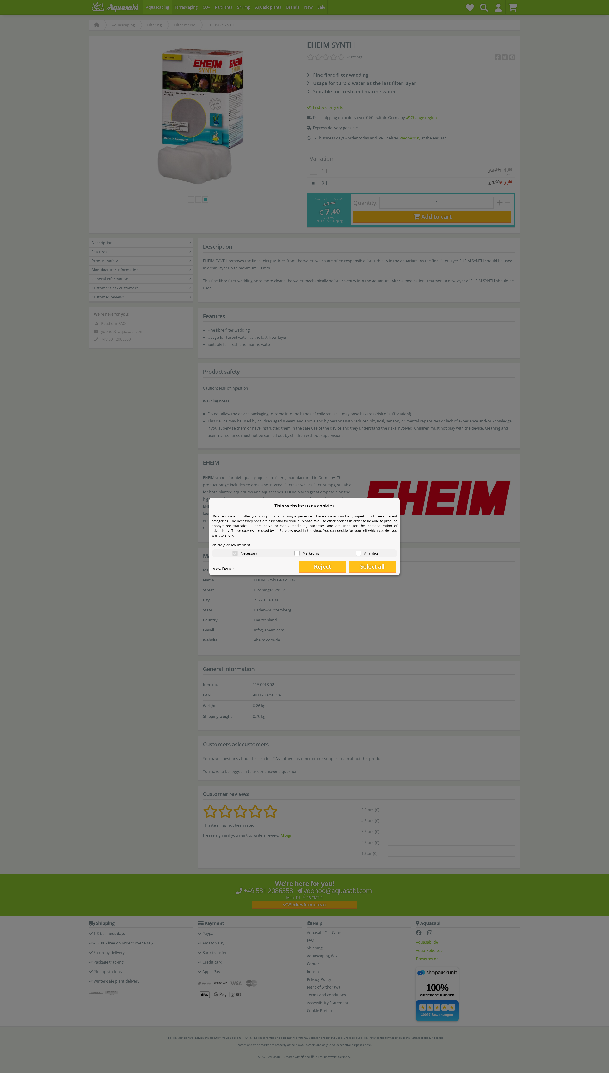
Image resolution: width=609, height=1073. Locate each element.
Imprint (243, 545)
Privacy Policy (224, 545)
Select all (372, 566)
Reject (322, 566)
